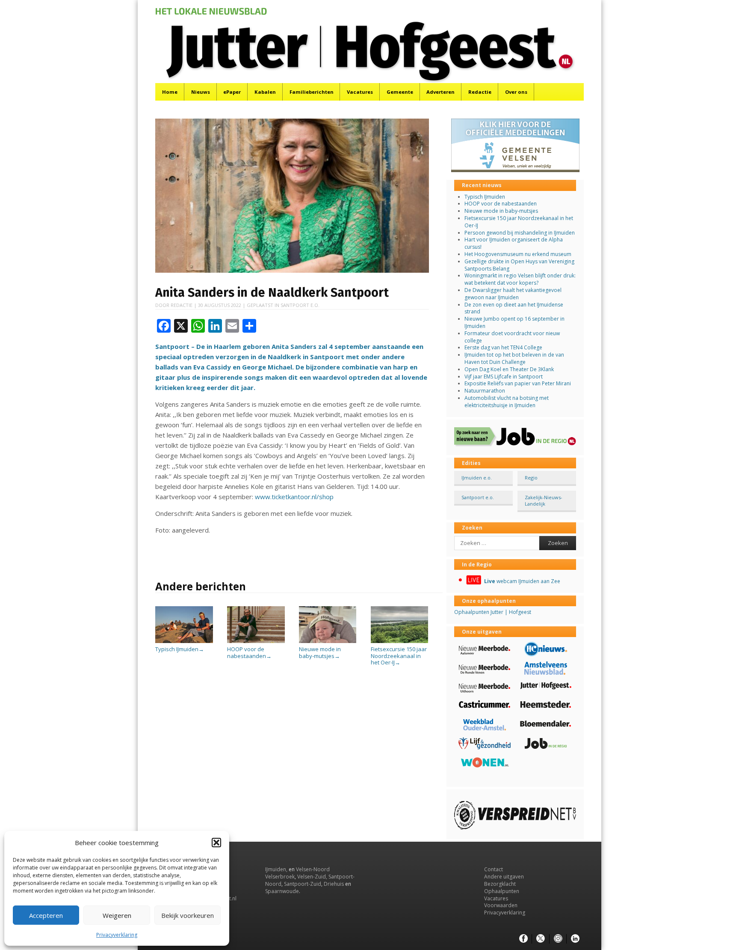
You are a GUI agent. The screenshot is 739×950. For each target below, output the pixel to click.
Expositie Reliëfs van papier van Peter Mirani (517, 383)
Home (169, 92)
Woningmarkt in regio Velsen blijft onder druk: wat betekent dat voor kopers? (520, 279)
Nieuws (200, 92)
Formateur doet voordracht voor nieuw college (512, 337)
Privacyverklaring (116, 934)
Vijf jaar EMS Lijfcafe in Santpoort (503, 376)
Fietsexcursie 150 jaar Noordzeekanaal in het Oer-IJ (399, 655)
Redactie (479, 92)
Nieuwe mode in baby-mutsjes (320, 652)
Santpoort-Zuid (302, 883)
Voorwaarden (500, 905)
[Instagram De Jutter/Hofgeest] (558, 939)
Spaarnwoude (282, 891)
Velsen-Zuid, (312, 876)
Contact (493, 869)
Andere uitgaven (504, 876)
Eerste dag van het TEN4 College (503, 347)
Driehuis (334, 883)
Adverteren (440, 92)
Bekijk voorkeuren (187, 915)
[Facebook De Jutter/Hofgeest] (523, 939)
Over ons (516, 92)
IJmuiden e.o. (476, 477)
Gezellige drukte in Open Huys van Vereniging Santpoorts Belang (519, 265)
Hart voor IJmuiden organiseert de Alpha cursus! (513, 243)
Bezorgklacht (500, 883)
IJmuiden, (276, 869)
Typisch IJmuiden (179, 649)
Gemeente (400, 92)
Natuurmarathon (484, 390)
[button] (216, 842)
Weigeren (117, 915)
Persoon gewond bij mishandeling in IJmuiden (519, 232)
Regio (531, 477)
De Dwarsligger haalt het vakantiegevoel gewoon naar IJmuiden (513, 293)
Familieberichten (312, 92)
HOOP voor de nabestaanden (249, 652)
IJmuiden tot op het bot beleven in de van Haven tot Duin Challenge (514, 358)
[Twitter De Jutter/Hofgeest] (540, 939)
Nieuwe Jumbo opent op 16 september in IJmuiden (514, 322)
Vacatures (360, 92)
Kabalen (265, 92)
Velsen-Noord (313, 869)
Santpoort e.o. (300, 305)
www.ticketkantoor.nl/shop (294, 496)
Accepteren (46, 915)
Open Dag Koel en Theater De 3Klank (509, 369)
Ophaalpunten (501, 891)
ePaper (232, 92)
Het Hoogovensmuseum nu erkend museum (517, 254)
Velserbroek (280, 876)
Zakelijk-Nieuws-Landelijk (543, 500)
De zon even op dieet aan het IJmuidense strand (513, 308)
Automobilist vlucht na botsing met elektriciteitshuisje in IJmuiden (506, 401)
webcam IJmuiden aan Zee (522, 581)
